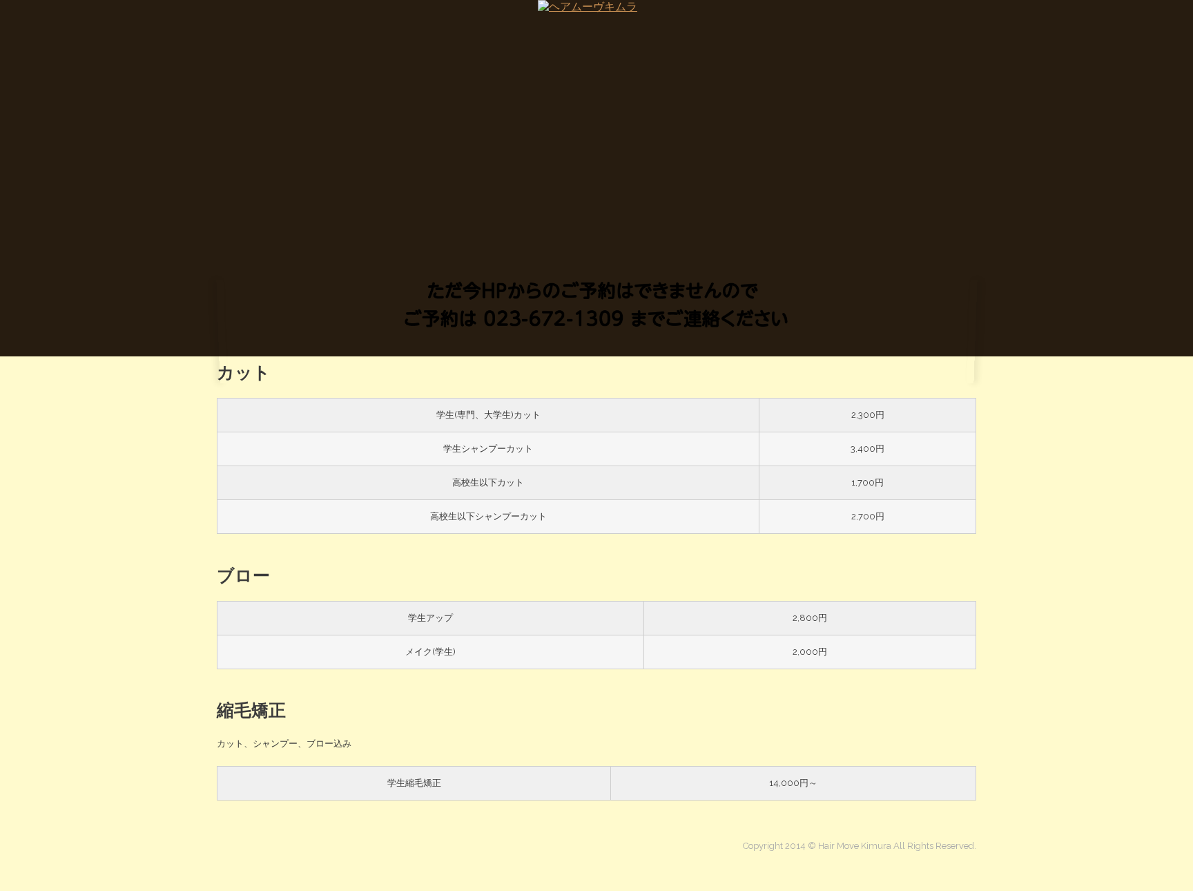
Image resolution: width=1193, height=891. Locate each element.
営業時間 (892, 28)
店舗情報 (331, 28)
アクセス (958, 28)
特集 (273, 28)
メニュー (826, 28)
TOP (225, 28)
